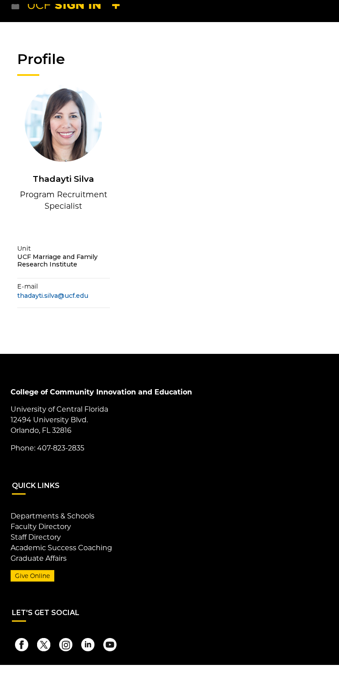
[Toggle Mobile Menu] (319, 10)
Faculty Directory (41, 526)
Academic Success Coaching (61, 548)
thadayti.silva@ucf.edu (52, 296)
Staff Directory (36, 537)
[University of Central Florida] (76, 11)
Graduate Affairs (39, 558)
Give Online (32, 575)
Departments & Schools (52, 516)
